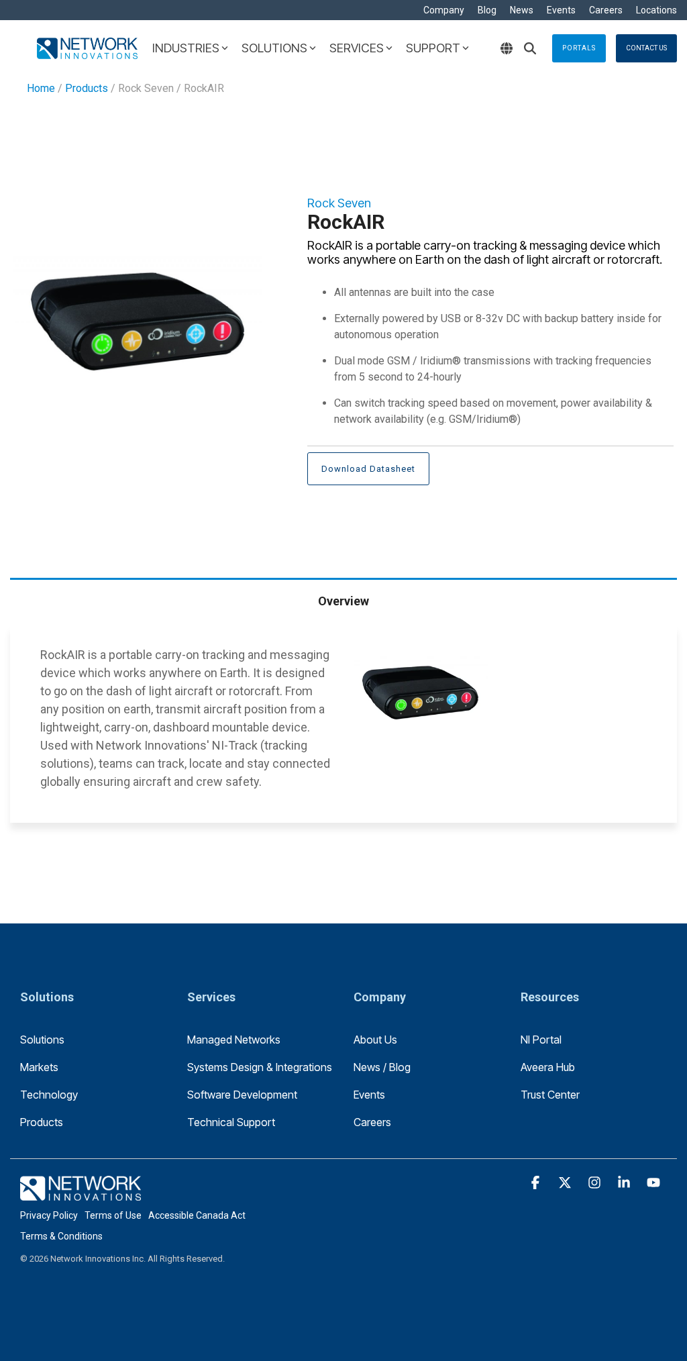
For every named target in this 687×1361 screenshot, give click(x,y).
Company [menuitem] (443, 10)
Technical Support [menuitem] (231, 1122)
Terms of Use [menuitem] (113, 1215)
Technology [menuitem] (49, 1094)
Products (86, 88)
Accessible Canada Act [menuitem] (197, 1215)
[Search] (530, 48)
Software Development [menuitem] (242, 1094)
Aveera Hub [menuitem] (548, 1067)
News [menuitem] (521, 10)
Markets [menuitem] (39, 1067)
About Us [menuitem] (375, 1039)
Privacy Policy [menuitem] (49, 1215)
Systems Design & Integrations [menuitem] (259, 1067)
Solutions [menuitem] (42, 1039)
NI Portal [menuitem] (541, 1039)
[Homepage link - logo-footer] (80, 1194)
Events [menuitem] (561, 10)
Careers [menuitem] (606, 10)
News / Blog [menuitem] (382, 1067)
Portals (579, 48)
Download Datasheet (368, 469)
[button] (536, 1183)
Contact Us (646, 48)
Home (41, 88)
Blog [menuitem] (487, 10)
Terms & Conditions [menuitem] (61, 1236)
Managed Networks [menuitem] (233, 1039)
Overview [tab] (343, 601)
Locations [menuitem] (656, 10)
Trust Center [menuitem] (550, 1094)
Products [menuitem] (41, 1122)
